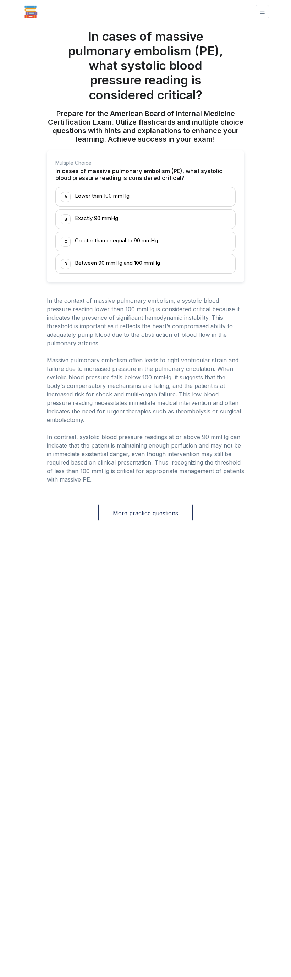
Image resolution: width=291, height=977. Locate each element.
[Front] (31, 12)
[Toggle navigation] (262, 12)
